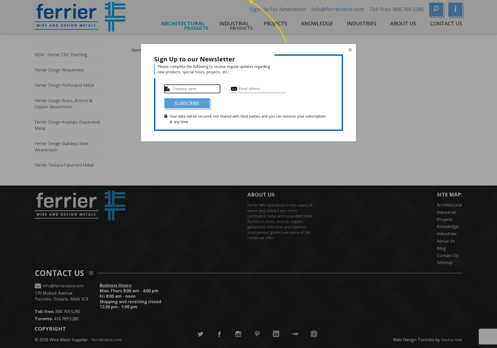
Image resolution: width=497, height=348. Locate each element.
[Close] (350, 49)
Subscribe (187, 103)
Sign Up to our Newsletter (194, 59)
